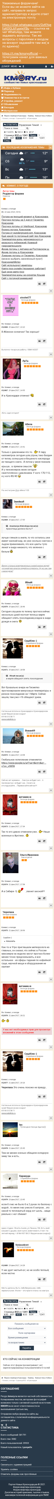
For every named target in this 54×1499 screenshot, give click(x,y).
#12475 (5, 930)
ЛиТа (25, 361)
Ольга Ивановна (29, 855)
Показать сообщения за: (27, 1324)
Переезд (31, 116)
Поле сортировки (26, 1333)
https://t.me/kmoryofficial (20, 53)
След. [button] (7, 140)
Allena (28, 424)
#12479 (5, 1200)
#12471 (5, 670)
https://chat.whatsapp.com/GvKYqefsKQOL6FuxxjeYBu (26, 26)
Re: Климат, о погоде (10, 324)
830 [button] (6, 138)
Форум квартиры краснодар (27, 1487)
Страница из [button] (16, 135)
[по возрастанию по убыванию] (27, 1342)
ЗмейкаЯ (19, 501)
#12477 (5, 1083)
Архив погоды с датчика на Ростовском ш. (25, 249)
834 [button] (31, 138)
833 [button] (25, 138)
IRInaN (28, 582)
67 (32, 132)
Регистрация (52, 66)
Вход (46, 66)
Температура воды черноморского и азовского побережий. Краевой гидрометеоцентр (22, 242)
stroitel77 (25, 297)
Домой (5, 66)
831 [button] (12, 138)
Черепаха (8, 912)
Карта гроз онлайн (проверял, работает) (24, 268)
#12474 (5, 884)
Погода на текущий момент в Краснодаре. (25, 216)
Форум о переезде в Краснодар (15, 116)
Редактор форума (13, 193)
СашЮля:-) (30, 640)
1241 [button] (42, 138)
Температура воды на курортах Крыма (23, 275)
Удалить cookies (9, 1469)
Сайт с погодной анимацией (17, 278)
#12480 (5, 1265)
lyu (20, 1124)
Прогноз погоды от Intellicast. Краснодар (24, 226)
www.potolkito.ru (9, 719)
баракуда (24, 1176)
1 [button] (39, 135)
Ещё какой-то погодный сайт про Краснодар (26, 236)
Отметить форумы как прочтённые (19, 1474)
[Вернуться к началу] (51, 291)
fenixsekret (21, 1244)
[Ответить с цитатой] (39, 284)
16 (26, 132)
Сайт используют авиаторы (17, 265)
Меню (14, 66)
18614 (19, 132)
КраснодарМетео (11, 262)
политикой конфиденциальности (33, 1417)
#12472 (5, 755)
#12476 (5, 1016)
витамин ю (25, 797)
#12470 (5, 607)
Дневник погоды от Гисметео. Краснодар (25, 255)
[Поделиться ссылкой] (44, 284)
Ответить (12, 124)
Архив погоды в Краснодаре (17, 252)
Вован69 (30, 730)
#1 (3, 212)
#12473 (5, 827)
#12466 (5, 327)
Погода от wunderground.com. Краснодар (24, 232)
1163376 (10, 132)
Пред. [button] (33, 135)
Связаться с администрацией (16, 1464)
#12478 (5, 1148)
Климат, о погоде (9, 209)
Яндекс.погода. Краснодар (16, 229)
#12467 (5, 390)
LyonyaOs (27, 1447)
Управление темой (29, 125)
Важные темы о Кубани (43, 116)
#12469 (5, 520)
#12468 (5, 447)
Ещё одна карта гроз (13, 271)
